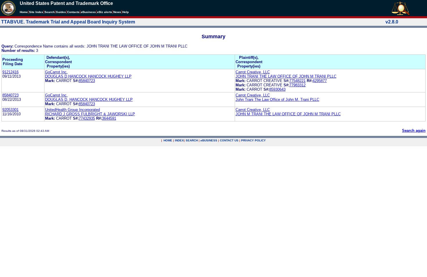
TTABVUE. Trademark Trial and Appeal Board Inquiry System (68, 21)
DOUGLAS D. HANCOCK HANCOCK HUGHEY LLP (89, 99)
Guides (61, 12)
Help (125, 12)
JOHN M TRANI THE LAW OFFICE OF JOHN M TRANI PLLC (288, 114)
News (117, 12)
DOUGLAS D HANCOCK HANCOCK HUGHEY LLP (88, 76)
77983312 (297, 85)
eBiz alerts (104, 12)
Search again (414, 130)
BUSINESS (208, 140)
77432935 (87, 118)
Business (88, 12)
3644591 (109, 118)
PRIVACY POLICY (253, 140)
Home (24, 12)
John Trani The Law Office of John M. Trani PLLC (277, 99)
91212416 (10, 72)
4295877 (320, 81)
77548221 (297, 81)
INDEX (179, 140)
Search (49, 12)
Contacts (73, 12)
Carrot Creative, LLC (253, 72)
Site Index (36, 12)
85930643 (277, 89)
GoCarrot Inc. (56, 72)
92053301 (10, 109)
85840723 (87, 81)
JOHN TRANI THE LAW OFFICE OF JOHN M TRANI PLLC (286, 76)
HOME (168, 140)
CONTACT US (229, 140)
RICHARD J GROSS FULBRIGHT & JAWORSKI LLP (90, 114)
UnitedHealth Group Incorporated (72, 109)
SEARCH (192, 140)
